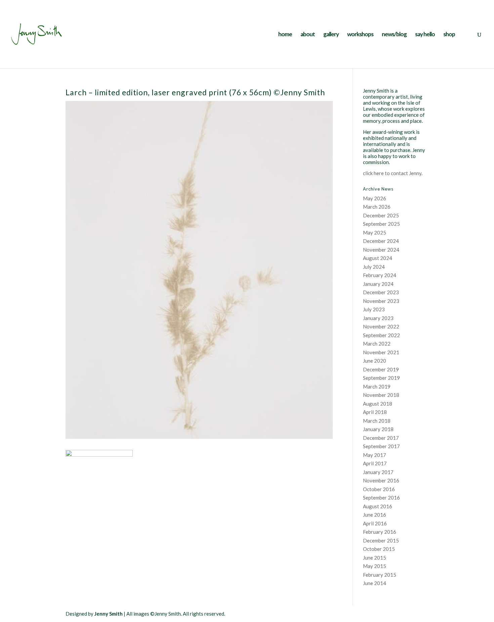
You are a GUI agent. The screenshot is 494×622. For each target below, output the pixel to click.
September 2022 (381, 335)
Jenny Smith (108, 614)
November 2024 (381, 250)
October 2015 (379, 549)
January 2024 (378, 284)
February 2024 (379, 275)
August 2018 (377, 404)
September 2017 (381, 446)
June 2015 (374, 558)
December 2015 (381, 540)
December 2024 (381, 241)
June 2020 (374, 361)
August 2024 (377, 258)
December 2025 (381, 215)
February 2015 (379, 575)
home (285, 35)
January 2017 (378, 472)
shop (449, 35)
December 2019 (381, 369)
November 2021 (381, 352)
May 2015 (374, 566)
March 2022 (376, 344)
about (307, 35)
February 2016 (379, 532)
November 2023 (381, 301)
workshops (360, 35)
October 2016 (379, 489)
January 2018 (378, 429)
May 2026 (374, 198)
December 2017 (381, 438)
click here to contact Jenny (392, 173)
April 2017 (375, 463)
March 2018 (376, 421)
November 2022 (381, 326)
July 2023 (374, 309)
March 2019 (376, 386)
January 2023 (378, 318)
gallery (331, 35)
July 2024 (374, 267)
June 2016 (374, 515)
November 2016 (381, 480)
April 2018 (375, 412)
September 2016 (381, 498)
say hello (425, 35)
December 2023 (381, 292)
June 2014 (374, 583)
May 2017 (374, 455)
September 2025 (381, 224)
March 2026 (376, 207)
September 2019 (381, 378)
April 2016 (375, 523)
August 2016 (377, 506)
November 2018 (381, 395)
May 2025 (374, 232)
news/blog (394, 35)
